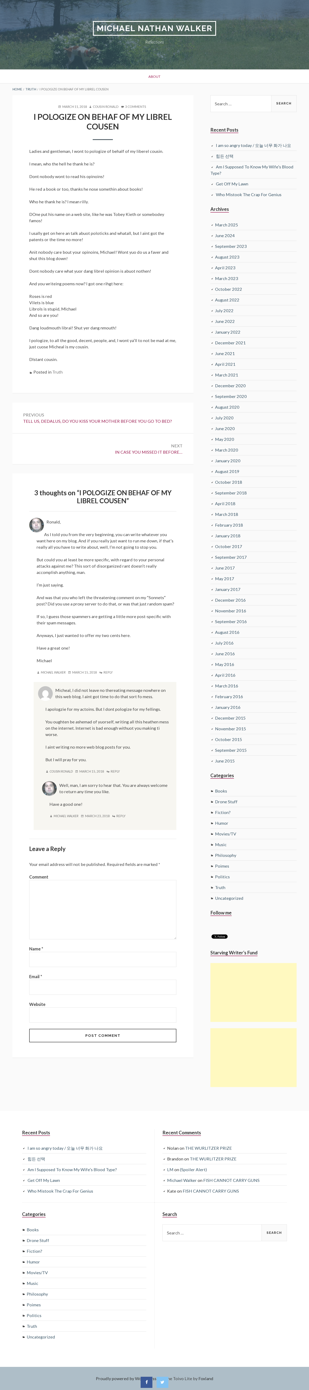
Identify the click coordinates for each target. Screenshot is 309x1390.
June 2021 (225, 353)
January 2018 (227, 535)
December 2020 (230, 385)
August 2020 (227, 407)
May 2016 (224, 664)
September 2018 (231, 492)
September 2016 (231, 621)
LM (170, 1169)
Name (36, 948)
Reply (108, 672)
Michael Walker (53, 672)
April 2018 (225, 503)
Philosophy (225, 855)
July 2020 (224, 417)
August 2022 (227, 299)
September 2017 (231, 557)
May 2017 (224, 578)
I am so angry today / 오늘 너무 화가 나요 (253, 145)
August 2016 (227, 632)
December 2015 (230, 717)
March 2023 (226, 278)
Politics (222, 876)
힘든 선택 (225, 156)
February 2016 (229, 696)
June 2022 (225, 321)
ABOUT (154, 76)
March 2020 (226, 449)
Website (37, 1004)
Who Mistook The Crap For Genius (248, 194)
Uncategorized (229, 898)
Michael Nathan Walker (154, 28)
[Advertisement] (253, 992)
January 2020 (227, 460)
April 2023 (225, 267)
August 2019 (227, 471)
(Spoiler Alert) (193, 1169)
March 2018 (226, 514)
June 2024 (225, 235)
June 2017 (225, 567)
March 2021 (226, 374)
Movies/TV (225, 833)
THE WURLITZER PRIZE (208, 1148)
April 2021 (225, 364)
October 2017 (228, 546)
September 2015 (231, 750)
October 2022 (228, 289)
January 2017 (227, 589)
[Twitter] (162, 1382)
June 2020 (225, 428)
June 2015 (225, 760)
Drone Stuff (226, 801)
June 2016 (225, 653)
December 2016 (230, 600)
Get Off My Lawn (232, 183)
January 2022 (227, 331)
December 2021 (230, 342)
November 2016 (230, 610)
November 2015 (230, 728)
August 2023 (227, 256)
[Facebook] (146, 1382)
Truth (57, 371)
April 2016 (225, 675)
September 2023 (231, 246)
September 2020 (231, 396)
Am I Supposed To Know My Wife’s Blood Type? (72, 1169)
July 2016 (224, 642)
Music (221, 844)
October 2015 (228, 739)
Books (221, 790)
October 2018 (228, 482)
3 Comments (135, 107)
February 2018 (229, 524)
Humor (221, 823)
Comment (38, 876)
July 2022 (224, 310)
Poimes (222, 865)
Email (35, 976)
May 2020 (224, 439)
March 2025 (226, 224)
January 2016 (227, 707)
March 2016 (226, 685)
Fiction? (222, 812)
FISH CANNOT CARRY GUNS (231, 1180)
